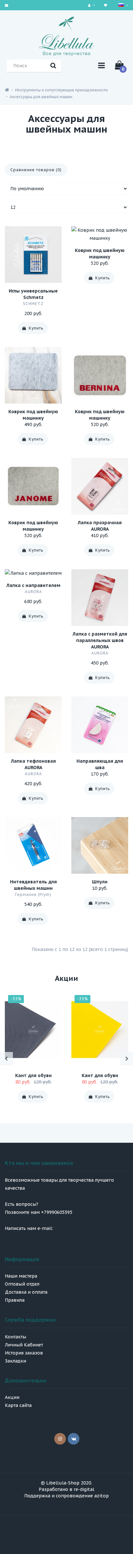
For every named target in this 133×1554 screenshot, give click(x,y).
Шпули (99, 882)
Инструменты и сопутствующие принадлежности (61, 90)
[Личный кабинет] (92, 5)
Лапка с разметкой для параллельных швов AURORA (100, 640)
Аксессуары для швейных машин (41, 96)
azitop (101, 1496)
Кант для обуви (33, 1075)
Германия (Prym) (33, 894)
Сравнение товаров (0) (36, 169)
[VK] (73, 1439)
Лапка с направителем (33, 585)
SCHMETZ (33, 303)
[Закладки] (106, 5)
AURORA (33, 591)
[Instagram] (60, 1439)
